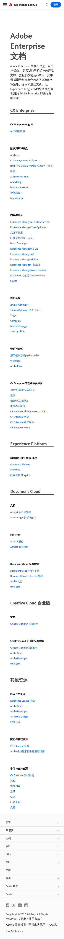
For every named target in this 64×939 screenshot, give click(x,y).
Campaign (15, 320)
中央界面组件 (17, 406)
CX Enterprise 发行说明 (22, 775)
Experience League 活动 (22, 700)
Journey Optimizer (19, 304)
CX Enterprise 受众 (19, 416)
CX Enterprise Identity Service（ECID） (29, 411)
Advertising (15, 182)
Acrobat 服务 (16, 541)
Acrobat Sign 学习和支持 (23, 517)
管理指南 (15, 586)
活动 (12, 791)
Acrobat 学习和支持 (20, 512)
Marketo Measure (19, 187)
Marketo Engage (18, 326)
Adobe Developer (18, 658)
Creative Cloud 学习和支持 (24, 623)
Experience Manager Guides (24, 259)
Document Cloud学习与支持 (24, 570)
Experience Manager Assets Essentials (28, 270)
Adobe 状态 (16, 581)
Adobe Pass (16, 366)
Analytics (14, 155)
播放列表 (15, 786)
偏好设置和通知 (19, 400)
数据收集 (15, 469)
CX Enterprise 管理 (19, 746)
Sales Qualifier (17, 331)
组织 (12, 395)
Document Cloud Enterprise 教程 (26, 576)
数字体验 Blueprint (20, 475)
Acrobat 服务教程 (19, 546)
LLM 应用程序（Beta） (22, 238)
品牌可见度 (16, 232)
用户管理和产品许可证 (22, 390)
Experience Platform (20, 464)
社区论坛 (15, 802)
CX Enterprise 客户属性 (22, 422)
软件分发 (15, 722)
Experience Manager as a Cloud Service (29, 222)
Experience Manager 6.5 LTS (24, 248)
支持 (12, 807)
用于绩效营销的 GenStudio (24, 355)
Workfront (15, 360)
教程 (12, 780)
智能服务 (15, 192)
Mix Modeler (16, 198)
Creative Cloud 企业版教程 (24, 647)
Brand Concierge (18, 243)
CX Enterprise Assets (20, 427)
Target (13, 315)
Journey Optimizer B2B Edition (25, 310)
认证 (12, 796)
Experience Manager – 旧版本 (25, 264)
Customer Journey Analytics (23, 160)
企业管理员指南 (19, 716)
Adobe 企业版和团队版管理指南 (27, 751)
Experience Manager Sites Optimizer (28, 227)
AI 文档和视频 (17, 131)
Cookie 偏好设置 (16, 924)
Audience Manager (19, 176)
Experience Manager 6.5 (22, 254)
